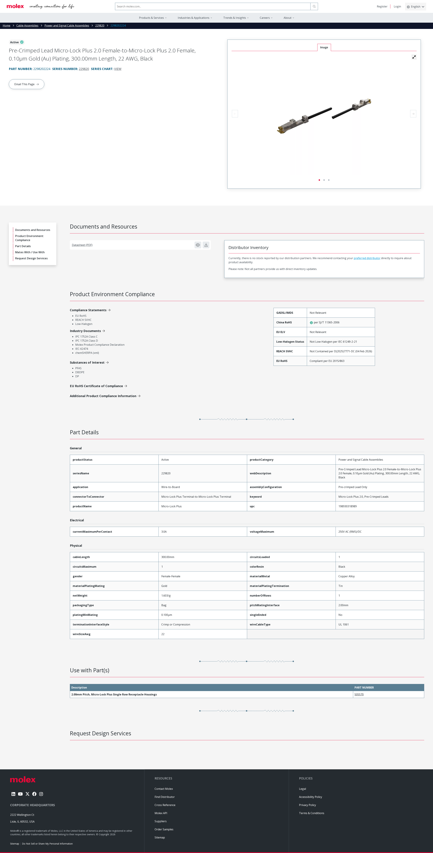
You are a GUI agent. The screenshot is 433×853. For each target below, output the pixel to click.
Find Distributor (165, 797)
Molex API (161, 813)
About (287, 18)
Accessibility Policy (310, 797)
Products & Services (151, 18)
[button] (414, 56)
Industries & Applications (193, 18)
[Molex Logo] (40, 6)
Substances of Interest (87, 362)
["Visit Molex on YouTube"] (20, 793)
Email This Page (24, 84)
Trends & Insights (234, 18)
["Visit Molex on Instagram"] (41, 793)
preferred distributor (367, 258)
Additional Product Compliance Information (103, 396)
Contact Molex (164, 789)
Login (397, 6)
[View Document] (198, 245)
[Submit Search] (314, 6)
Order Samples (164, 829)
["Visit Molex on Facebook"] (34, 793)
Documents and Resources (32, 230)
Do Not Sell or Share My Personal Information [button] (47, 843)
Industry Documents (85, 331)
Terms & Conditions (311, 813)
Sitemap (14, 843)
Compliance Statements (88, 310)
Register (382, 6)
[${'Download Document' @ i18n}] (206, 245)
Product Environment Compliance (29, 238)
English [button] (415, 6)
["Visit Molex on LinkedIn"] (13, 793)
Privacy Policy (307, 805)
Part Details (23, 246)
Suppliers (161, 821)
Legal (302, 789)
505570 (359, 694)
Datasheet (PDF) (82, 245)
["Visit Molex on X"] (27, 793)
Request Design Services (31, 258)
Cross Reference (165, 805)
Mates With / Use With (30, 252)
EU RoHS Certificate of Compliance (96, 386)
